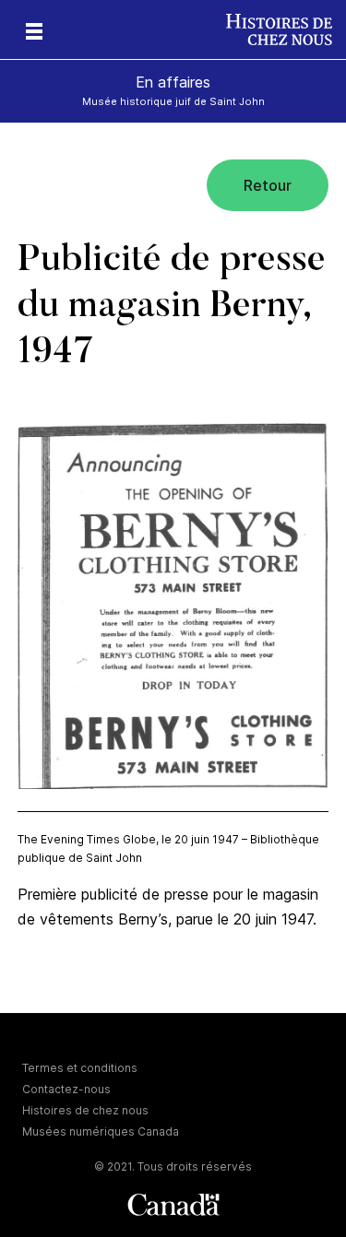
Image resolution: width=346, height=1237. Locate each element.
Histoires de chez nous (85, 1110)
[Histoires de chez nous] (286, 29)
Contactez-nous (66, 1089)
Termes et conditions (79, 1068)
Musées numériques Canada (100, 1131)
